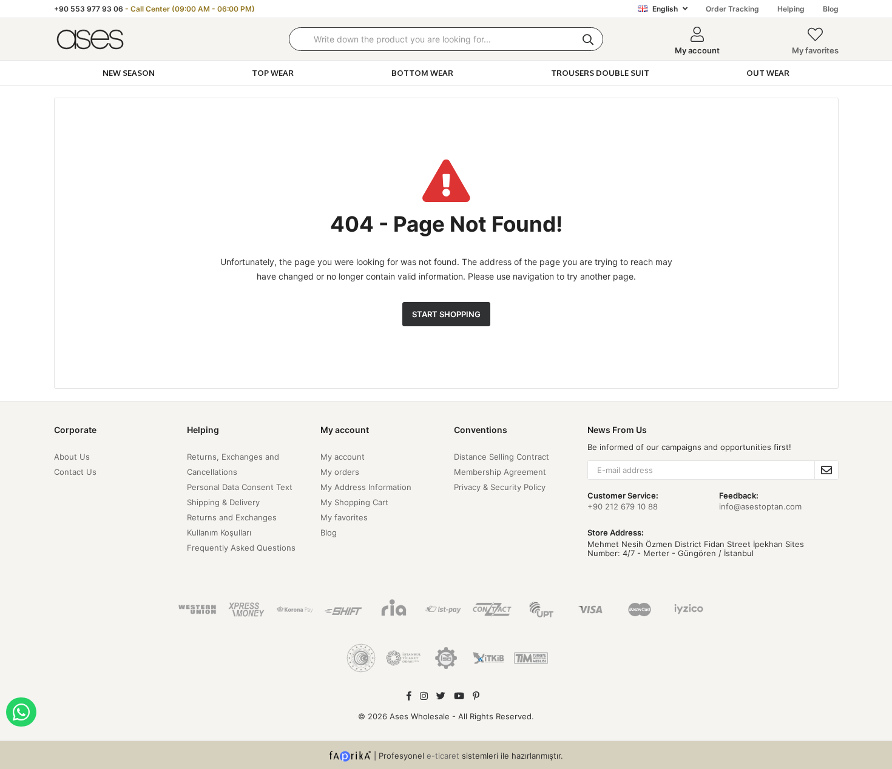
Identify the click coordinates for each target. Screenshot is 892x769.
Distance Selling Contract (501, 457)
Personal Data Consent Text (239, 487)
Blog (831, 8)
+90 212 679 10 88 (622, 506)
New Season (129, 73)
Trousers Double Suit (600, 73)
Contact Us (75, 472)
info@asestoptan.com (760, 506)
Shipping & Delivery (223, 502)
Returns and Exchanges (232, 517)
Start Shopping (446, 314)
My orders (339, 472)
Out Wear (767, 73)
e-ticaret (443, 755)
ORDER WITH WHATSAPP (21, 712)
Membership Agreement (500, 472)
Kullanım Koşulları (219, 532)
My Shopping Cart (354, 502)
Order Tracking (732, 8)
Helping (791, 8)
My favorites (815, 50)
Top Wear (273, 73)
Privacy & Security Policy (500, 487)
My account (342, 457)
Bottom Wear (422, 73)
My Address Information (365, 487)
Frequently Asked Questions (241, 547)
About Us (72, 457)
